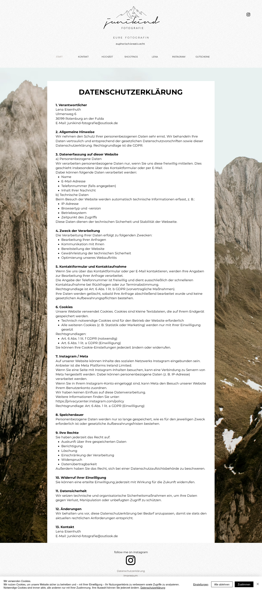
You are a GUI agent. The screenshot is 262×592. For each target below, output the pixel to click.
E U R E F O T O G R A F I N (131, 37)
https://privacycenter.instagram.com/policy (90, 401)
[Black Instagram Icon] (130, 560)
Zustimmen (244, 584)
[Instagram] (248, 14)
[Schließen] (258, 584)
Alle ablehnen (222, 584)
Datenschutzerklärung (152, 587)
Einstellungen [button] (200, 584)
